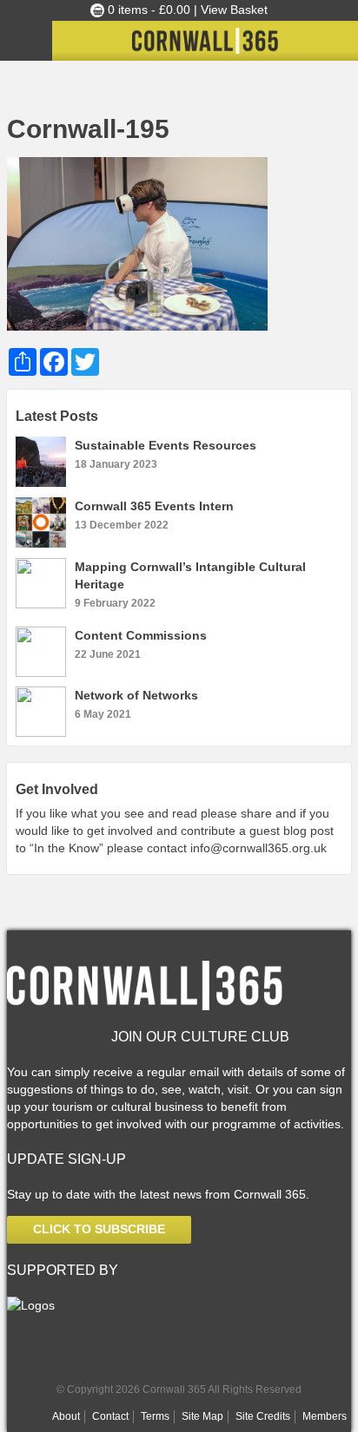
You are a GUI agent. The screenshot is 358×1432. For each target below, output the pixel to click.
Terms (155, 1416)
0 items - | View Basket (186, 9)
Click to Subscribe (99, 1229)
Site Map (202, 1416)
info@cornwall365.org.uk (258, 848)
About (66, 1416)
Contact (110, 1416)
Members (324, 1416)
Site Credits (262, 1416)
